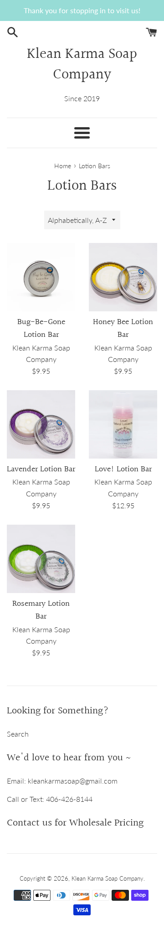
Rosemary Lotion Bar (41, 610)
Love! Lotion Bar (123, 469)
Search (18, 733)
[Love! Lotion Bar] (123, 424)
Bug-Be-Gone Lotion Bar (41, 328)
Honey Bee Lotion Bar (123, 328)
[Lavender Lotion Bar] (41, 424)
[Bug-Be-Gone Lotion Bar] (41, 277)
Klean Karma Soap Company (82, 65)
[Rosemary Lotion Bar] (41, 559)
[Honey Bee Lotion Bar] (123, 277)
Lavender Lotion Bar (41, 469)
